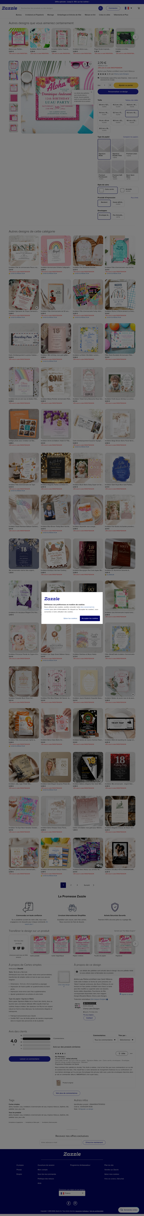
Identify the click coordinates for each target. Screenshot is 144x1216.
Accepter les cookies (90, 618)
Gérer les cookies (70, 618)
